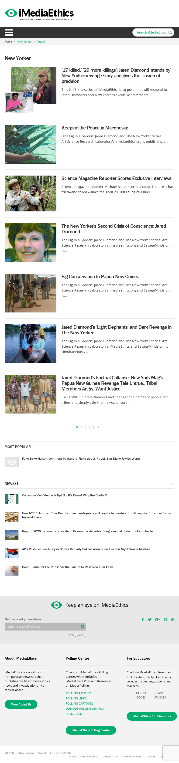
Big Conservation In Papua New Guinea (100, 276)
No (80, 635)
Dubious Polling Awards (85, 709)
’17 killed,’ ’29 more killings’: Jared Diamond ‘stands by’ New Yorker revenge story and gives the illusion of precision (116, 75)
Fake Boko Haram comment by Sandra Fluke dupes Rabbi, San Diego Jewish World (81, 458)
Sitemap (150, 756)
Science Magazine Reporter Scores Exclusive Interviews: (117, 178)
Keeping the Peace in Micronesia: (95, 128)
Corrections (111, 756)
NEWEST (11, 483)
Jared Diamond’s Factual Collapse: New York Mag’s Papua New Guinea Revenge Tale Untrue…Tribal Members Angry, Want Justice (112, 383)
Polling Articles (79, 693)
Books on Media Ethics (83, 756)
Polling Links (76, 698)
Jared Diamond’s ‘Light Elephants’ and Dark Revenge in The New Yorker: (117, 330)
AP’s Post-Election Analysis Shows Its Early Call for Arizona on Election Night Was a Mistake (86, 549)
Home (8, 42)
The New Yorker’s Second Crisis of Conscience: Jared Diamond (114, 229)
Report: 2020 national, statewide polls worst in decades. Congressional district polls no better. (88, 531)
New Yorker (24, 42)
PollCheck (74, 714)
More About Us (21, 704)
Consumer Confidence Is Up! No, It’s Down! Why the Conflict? (65, 495)
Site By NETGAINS (60, 752)
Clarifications (132, 756)
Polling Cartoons (80, 703)
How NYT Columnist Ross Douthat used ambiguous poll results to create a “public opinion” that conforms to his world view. (98, 515)
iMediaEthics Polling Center (91, 730)
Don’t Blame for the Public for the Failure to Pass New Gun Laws (67, 567)
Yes (71, 635)
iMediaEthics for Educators (152, 716)
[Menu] (9, 32)
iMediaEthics (40, 13)
